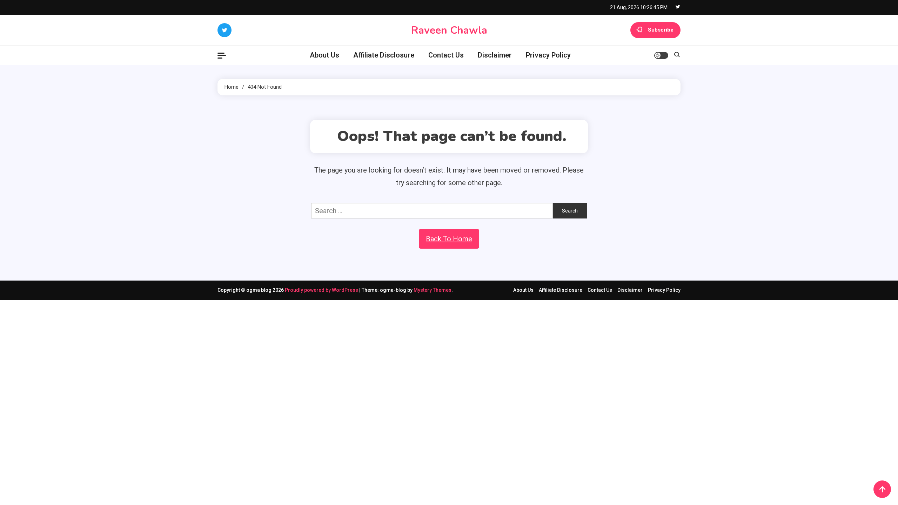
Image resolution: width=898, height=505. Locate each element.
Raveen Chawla (449, 30)
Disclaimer (495, 55)
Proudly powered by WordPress (322, 290)
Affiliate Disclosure (383, 55)
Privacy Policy (548, 55)
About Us (324, 55)
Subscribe (661, 30)
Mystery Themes (432, 290)
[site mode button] (661, 55)
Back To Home (449, 239)
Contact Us (446, 55)
